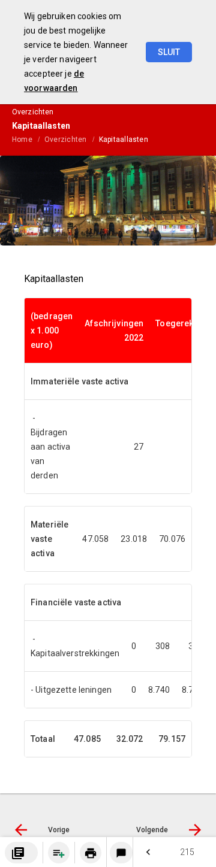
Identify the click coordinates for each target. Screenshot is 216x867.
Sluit (169, 52)
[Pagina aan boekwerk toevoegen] (59, 852)
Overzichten (65, 139)
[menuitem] (28, 139)
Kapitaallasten (123, 139)
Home (22, 139)
